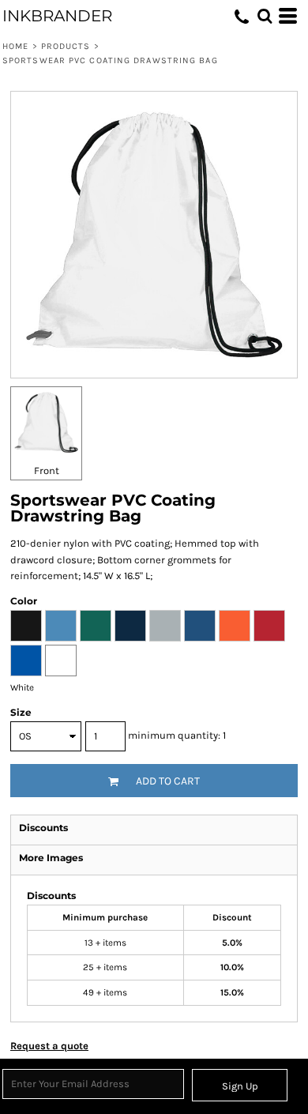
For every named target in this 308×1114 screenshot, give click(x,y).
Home (15, 46)
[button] (264, 16)
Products (66, 46)
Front (46, 470)
